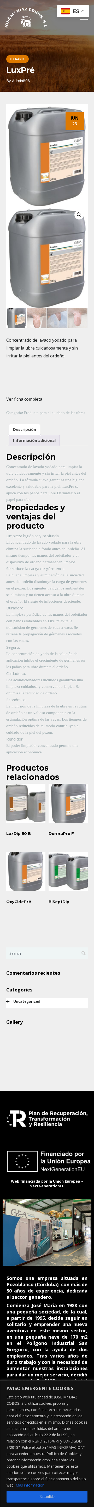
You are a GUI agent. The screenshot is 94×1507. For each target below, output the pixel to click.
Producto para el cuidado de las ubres (54, 413)
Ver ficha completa (24, 399)
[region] (47, 1443)
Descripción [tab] (24, 429)
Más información (30, 1485)
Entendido (47, 1497)
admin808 (21, 80)
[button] (79, 214)
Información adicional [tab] (34, 440)
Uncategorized (26, 1001)
